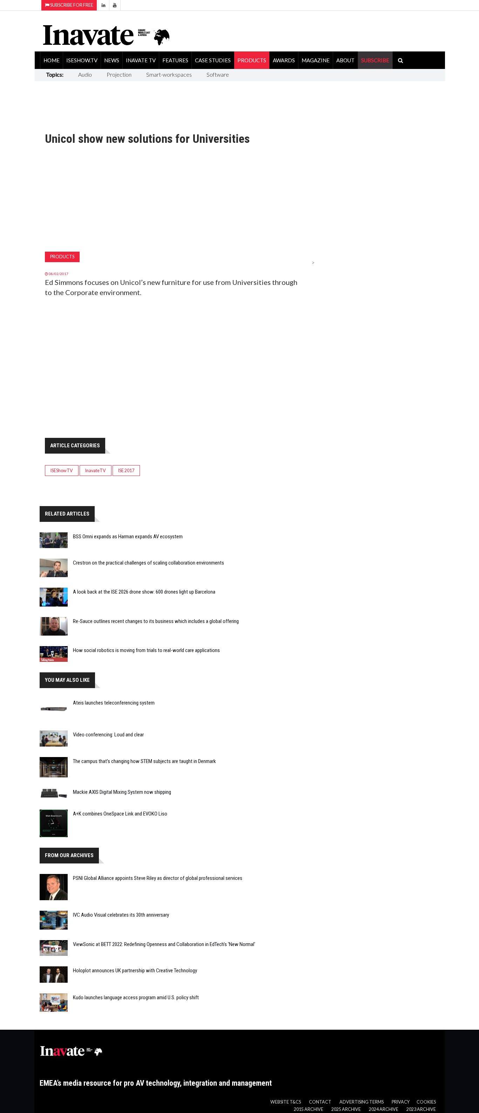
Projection (119, 74)
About (345, 60)
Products (251, 60)
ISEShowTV (61, 470)
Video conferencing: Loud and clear (108, 735)
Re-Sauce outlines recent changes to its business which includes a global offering (156, 621)
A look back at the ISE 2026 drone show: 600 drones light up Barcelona (144, 592)
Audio (85, 74)
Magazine (316, 60)
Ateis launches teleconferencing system (114, 703)
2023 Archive (421, 1109)
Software (218, 74)
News (111, 60)
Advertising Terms (361, 1102)
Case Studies (213, 60)
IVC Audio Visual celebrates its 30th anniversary (121, 915)
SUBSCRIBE (375, 60)
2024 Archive (383, 1109)
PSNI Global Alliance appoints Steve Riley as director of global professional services (157, 878)
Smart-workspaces (169, 74)
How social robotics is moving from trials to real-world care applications (146, 650)
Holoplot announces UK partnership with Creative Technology (135, 970)
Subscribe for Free (71, 5)
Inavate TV (141, 60)
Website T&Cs (285, 1102)
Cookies (426, 1102)
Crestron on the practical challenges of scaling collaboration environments (148, 563)
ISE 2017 (126, 470)
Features (175, 60)
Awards (284, 60)
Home (51, 60)
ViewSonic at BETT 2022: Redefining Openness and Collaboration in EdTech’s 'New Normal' (164, 944)
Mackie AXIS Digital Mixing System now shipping (122, 792)
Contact (320, 1102)
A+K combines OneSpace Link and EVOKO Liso (120, 814)
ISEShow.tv (81, 60)
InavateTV (95, 470)
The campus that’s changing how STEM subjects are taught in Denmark (144, 761)
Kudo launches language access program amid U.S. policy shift (136, 997)
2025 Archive (346, 1109)
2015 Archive (308, 1109)
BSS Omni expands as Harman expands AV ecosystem (128, 536)
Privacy (401, 1102)
